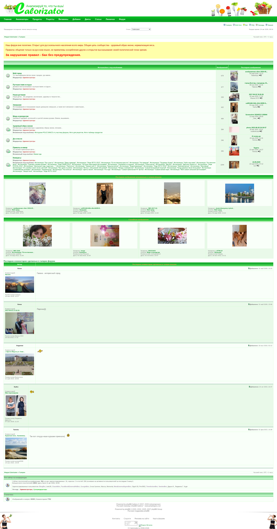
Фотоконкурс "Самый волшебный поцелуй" (150, 168)
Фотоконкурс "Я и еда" (102, 169)
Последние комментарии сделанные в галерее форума (29, 261)
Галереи (228, 25)
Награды (261, 25)
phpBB (127, 509)
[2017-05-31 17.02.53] (19, 333)
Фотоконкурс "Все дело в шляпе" (60, 168)
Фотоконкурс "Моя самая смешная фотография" (188, 169)
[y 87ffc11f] (239, 246)
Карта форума (159, 518)
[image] (104, 246)
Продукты (37, 19)
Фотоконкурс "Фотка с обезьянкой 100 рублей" (90, 168)
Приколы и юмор (20, 148)
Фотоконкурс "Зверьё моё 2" (85, 166)
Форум (122, 19)
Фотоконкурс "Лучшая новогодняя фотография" (89, 164)
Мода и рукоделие (21, 116)
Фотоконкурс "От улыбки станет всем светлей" (30, 168)
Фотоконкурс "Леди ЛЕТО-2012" (88, 162)
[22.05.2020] (234, 168)
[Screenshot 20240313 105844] (234, 123)
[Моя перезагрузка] (16, 416)
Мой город (17, 73)
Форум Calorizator (10, 37)
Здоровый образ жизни (23, 126)
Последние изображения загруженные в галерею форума (138, 177)
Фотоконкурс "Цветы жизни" (83, 169)
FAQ (252, 25)
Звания (270, 25)
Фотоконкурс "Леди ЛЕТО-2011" (155, 166)
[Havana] (19, 292)
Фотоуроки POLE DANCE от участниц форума (52, 132)
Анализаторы (22, 19)
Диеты (88, 19)
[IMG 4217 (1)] (172, 203)
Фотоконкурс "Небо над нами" (185, 162)
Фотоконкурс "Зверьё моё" (22, 171)
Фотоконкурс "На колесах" (62, 169)
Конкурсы (17, 158)
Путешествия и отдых (22, 85)
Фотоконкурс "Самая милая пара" (157, 169)
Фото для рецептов (76, 132)
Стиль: (128, 29)
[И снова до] (234, 145)
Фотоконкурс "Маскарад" (199, 166)
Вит (246, 25)
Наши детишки (19, 95)
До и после (17, 139)
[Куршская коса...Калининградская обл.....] (16, 459)
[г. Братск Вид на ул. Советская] (19, 374)
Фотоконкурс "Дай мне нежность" (185, 164)
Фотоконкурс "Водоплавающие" (131, 166)
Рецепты (50, 19)
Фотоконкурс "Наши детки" (145, 164)
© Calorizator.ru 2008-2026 (138, 528)
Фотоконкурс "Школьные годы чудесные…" (40, 166)
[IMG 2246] (37, 246)
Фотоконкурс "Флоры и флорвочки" (121, 168)
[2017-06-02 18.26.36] (234, 100)
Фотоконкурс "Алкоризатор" (42, 169)
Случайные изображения (138, 219)
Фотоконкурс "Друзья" (164, 164)
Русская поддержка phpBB (138, 511)
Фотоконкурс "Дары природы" (65, 162)
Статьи (98, 19)
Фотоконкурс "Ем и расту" (44, 162)
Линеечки (110, 19)
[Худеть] (234, 155)
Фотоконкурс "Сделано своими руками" (32, 164)
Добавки (77, 19)
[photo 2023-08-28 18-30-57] (234, 132)
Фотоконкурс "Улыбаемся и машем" (121, 164)
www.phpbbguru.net (153, 506)
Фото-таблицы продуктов (93, 132)
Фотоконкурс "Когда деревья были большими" (184, 168)
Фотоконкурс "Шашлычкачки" (108, 166)
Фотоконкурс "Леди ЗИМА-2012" (59, 164)
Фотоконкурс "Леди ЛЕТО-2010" (45, 171)
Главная (8, 19)
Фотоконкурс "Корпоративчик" (179, 166)
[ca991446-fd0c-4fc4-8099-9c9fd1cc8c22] (234, 112)
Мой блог (238, 25)
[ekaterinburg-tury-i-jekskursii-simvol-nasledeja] (239, 202)
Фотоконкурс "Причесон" (65, 166)
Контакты (116, 518)
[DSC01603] (172, 243)
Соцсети (127, 518)
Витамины (63, 19)
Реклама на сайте (142, 518)
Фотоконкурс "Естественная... (23, 252)
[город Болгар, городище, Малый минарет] (234, 91)
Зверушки (17, 105)
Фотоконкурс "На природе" (139, 162)
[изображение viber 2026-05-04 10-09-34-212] (234, 80)
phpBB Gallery (132, 504)
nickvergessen (155, 504)
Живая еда (37, 154)
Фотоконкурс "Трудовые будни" (161, 162)
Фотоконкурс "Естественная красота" (115, 162)
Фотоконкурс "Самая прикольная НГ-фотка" (128, 169)
